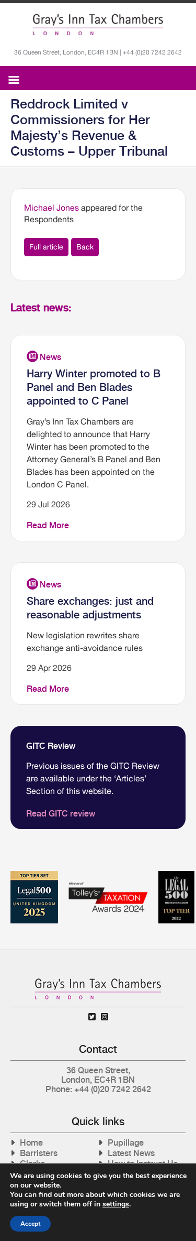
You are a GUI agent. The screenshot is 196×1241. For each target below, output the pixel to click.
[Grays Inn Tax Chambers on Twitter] (92, 1017)
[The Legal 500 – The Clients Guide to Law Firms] (176, 875)
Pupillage (126, 1143)
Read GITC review (60, 814)
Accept (30, 1224)
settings (115, 1204)
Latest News (131, 1153)
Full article (46, 247)
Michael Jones (51, 207)
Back (85, 247)
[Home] (98, 24)
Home (31, 1143)
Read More (48, 525)
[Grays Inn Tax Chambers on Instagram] (104, 1017)
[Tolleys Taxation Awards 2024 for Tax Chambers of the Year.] (108, 875)
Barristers (38, 1153)
